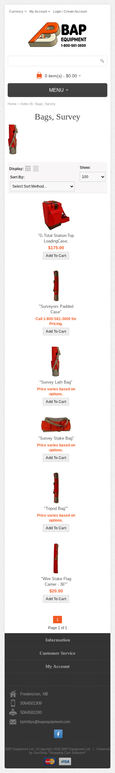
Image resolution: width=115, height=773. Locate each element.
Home (12, 104)
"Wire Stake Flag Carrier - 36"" (56, 581)
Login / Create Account (70, 11)
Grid (28, 168)
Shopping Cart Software (67, 753)
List (36, 168)
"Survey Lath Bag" (56, 382)
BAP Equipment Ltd (76, 749)
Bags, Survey (45, 104)
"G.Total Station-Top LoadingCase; (56, 238)
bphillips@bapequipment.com (45, 722)
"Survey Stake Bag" (56, 438)
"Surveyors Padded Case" (56, 309)
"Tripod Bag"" (56, 508)
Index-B (26, 104)
